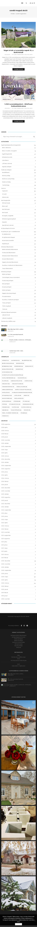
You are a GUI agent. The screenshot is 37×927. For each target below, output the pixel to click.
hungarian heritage (8, 386)
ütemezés (5, 415)
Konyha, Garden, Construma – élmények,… (20, 681)
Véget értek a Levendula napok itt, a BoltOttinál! (18, 51)
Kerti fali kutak (6, 209)
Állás (18, 652)
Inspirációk (5, 191)
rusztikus (15, 407)
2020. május (4, 576)
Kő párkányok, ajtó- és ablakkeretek (10, 231)
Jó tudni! (14, 54)
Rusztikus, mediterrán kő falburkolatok (12, 265)
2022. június (4, 516)
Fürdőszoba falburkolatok (8, 252)
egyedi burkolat (7, 372)
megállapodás (18, 398)
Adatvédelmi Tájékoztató (18, 663)
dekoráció (19, 369)
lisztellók (17, 395)
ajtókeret (5, 360)
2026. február (4, 433)
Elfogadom (18, 924)
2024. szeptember (6, 465)
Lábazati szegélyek (7, 318)
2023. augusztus (5, 497)
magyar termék (7, 398)
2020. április (4, 580)
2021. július (4, 541)
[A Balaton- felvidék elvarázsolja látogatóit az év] (18, 714)
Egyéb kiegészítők (7, 154)
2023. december (5, 487)
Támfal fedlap (5, 185)
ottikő (4, 404)
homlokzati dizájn (17, 383)
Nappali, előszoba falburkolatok (10, 262)
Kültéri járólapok (6, 290)
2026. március (5, 430)
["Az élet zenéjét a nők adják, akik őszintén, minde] (18, 750)
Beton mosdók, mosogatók (9, 150)
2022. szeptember (6, 510)
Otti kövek (26, 401)
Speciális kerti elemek (8, 225)
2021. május (4, 548)
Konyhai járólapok (6, 287)
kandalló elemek (22, 386)
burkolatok (29, 366)
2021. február (4, 557)
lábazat (26, 395)
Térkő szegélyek (6, 306)
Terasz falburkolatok (7, 268)
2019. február (4, 592)
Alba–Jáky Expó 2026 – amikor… (16, 671)
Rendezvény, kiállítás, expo (24, 54)
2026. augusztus (5, 424)
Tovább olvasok (18, 69)
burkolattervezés (7, 369)
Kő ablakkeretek (6, 234)
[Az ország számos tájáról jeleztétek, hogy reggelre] (18, 890)
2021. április (4, 551)
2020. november (5, 564)
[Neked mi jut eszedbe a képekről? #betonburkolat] (18, 785)
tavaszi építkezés (16, 410)
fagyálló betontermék (8, 378)
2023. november (5, 491)
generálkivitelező (16, 380)
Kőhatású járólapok (6, 271)
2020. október (5, 567)
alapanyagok (15, 360)
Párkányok (5, 407)
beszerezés (20, 363)
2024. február (4, 481)
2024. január (4, 484)
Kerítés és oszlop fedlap (8, 178)
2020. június (4, 573)
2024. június (4, 472)
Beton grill (5, 206)
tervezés (27, 410)
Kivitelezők (6, 392)
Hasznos (3, 188)
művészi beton (6, 401)
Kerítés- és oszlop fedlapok (23, 389)
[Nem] (35, 921)
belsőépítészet (26, 360)
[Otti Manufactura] (7, 3)
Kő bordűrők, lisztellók (8, 240)
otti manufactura (14, 404)
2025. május (4, 449)
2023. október (5, 494)
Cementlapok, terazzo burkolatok (11, 277)
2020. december (5, 560)
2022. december (5, 503)
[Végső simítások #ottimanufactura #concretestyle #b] (18, 820)
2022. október (5, 506)
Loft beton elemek (7, 163)
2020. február (5, 586)
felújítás (5, 380)
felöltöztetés (22, 378)
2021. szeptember (6, 535)
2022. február (4, 529)
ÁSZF (18, 661)
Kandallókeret (5, 172)
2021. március (5, 554)
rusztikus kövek (26, 407)
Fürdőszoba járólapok (7, 280)
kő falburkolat (7, 395)
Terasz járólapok (6, 302)
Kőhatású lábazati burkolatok (8, 312)
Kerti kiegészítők (5, 200)
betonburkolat (7, 366)
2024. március (5, 478)
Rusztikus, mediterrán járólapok (10, 299)
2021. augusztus (5, 538)
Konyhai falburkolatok (7, 259)
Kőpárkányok (5, 243)
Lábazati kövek (6, 315)
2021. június (4, 545)
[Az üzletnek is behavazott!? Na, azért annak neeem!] (18, 855)
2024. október (5, 462)
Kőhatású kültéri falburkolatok (10, 255)
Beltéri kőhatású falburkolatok (10, 249)
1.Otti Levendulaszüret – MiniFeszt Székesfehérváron (18, 105)
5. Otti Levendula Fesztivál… (16, 676)
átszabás (24, 413)
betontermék (18, 366)
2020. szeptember (6, 570)
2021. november (5, 532)
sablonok (5, 410)
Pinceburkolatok (6, 296)
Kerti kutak (5, 212)
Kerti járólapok (6, 283)
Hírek (18, 655)
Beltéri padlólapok (8, 363)
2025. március (5, 456)
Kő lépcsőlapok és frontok (8, 228)
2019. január (4, 595)
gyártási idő (28, 380)
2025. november (5, 440)
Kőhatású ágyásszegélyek (9, 219)
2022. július (4, 513)
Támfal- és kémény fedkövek (10, 413)
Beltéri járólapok (6, 274)
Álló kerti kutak (6, 203)
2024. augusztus (5, 468)
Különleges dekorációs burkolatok (22, 392)
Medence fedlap (6, 182)
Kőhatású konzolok (7, 157)
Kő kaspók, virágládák (7, 215)
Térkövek (4, 309)
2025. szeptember (6, 446)
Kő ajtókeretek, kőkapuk (8, 237)
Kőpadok (4, 222)
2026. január (4, 437)
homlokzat (6, 383)
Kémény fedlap (6, 175)
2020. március (5, 583)
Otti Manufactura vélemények (18, 657)
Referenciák (5, 197)
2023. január (4, 500)
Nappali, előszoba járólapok (9, 293)
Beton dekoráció (6, 147)
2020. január (4, 589)
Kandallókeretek (7, 389)
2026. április (4, 427)
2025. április (4, 452)
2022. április (4, 522)
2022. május (4, 519)
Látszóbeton (5, 160)
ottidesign (17, 401)
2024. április (4, 475)
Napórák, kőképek (6, 166)
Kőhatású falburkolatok (7, 247)
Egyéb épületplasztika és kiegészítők (11, 145)
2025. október (5, 443)
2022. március (5, 526)
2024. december (5, 459)
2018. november (5, 599)
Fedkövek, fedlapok (6, 169)
